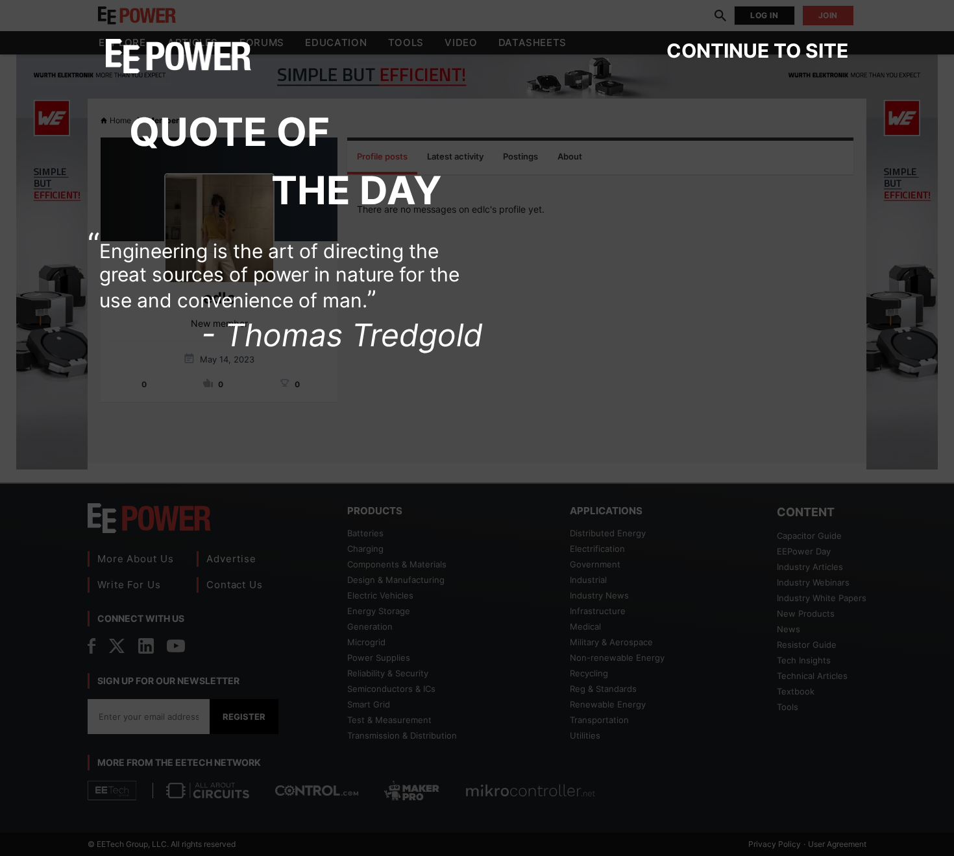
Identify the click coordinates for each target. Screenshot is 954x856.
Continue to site (757, 50)
